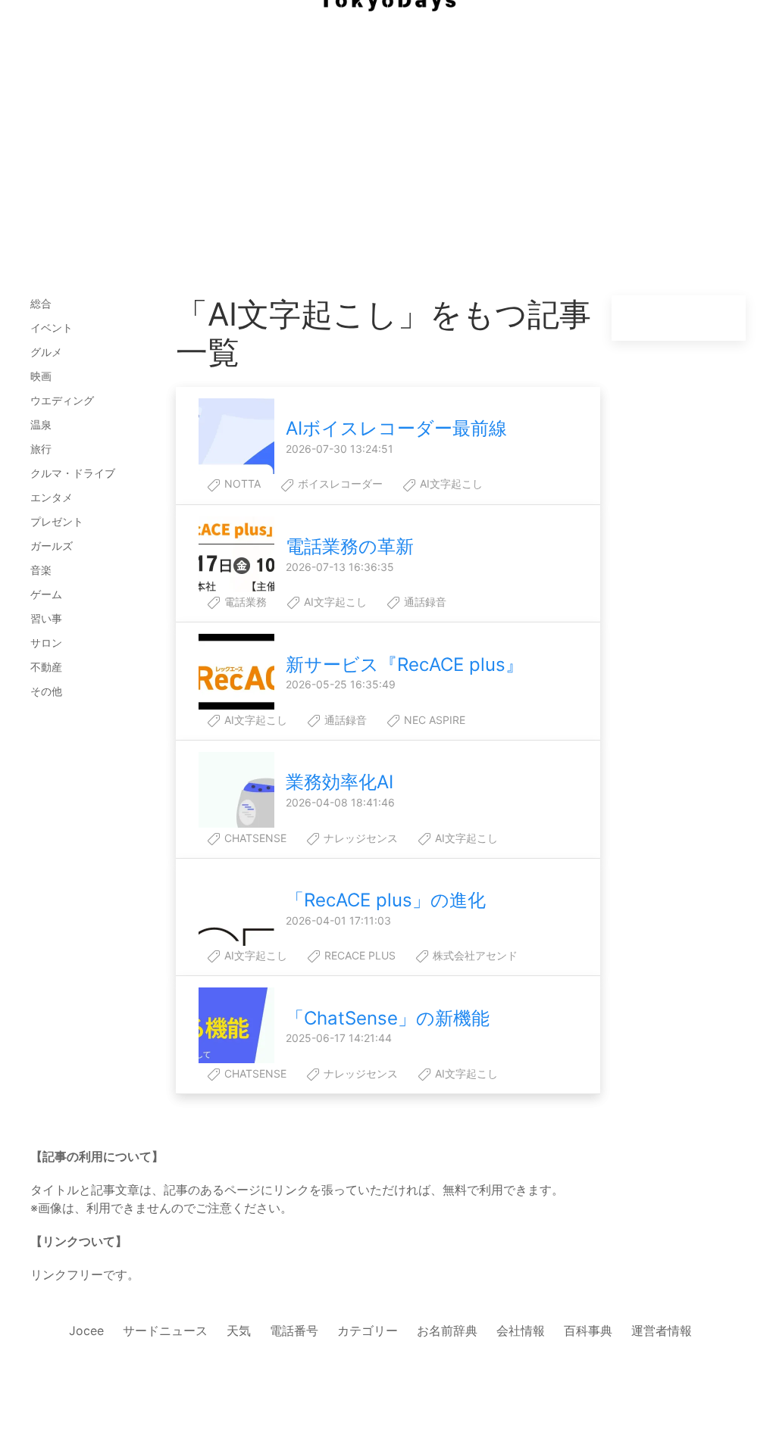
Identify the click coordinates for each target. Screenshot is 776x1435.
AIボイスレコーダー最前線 (396, 428)
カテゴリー (367, 1330)
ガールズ (51, 545)
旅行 (41, 448)
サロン (46, 642)
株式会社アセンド (474, 955)
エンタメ (51, 497)
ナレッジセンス (359, 837)
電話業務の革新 (350, 546)
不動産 (46, 666)
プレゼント (56, 521)
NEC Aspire (433, 719)
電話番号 (294, 1330)
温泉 (41, 424)
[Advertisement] (388, 121)
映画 (41, 376)
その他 (46, 691)
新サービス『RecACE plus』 (405, 664)
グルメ (46, 351)
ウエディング (62, 400)
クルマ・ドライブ (72, 472)
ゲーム (46, 594)
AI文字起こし (450, 483)
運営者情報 (661, 1330)
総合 (41, 303)
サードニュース (165, 1330)
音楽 (41, 569)
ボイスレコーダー (339, 483)
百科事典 (588, 1330)
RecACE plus (358, 955)
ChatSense (253, 837)
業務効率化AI (339, 782)
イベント (51, 327)
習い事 (46, 618)
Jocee (86, 1330)
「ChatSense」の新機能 (388, 1018)
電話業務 (244, 601)
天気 (239, 1330)
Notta (241, 483)
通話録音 (423, 601)
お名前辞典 (447, 1330)
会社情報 (520, 1330)
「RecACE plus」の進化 (386, 900)
